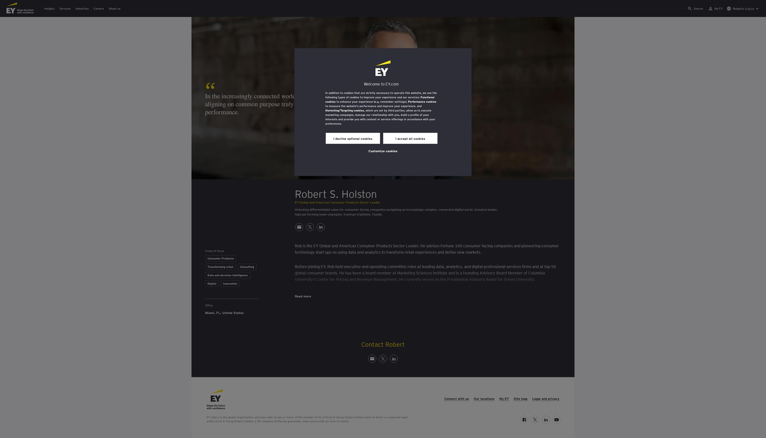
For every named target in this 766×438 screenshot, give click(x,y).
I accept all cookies (410, 138)
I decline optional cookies (352, 138)
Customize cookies (383, 151)
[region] (383, 112)
